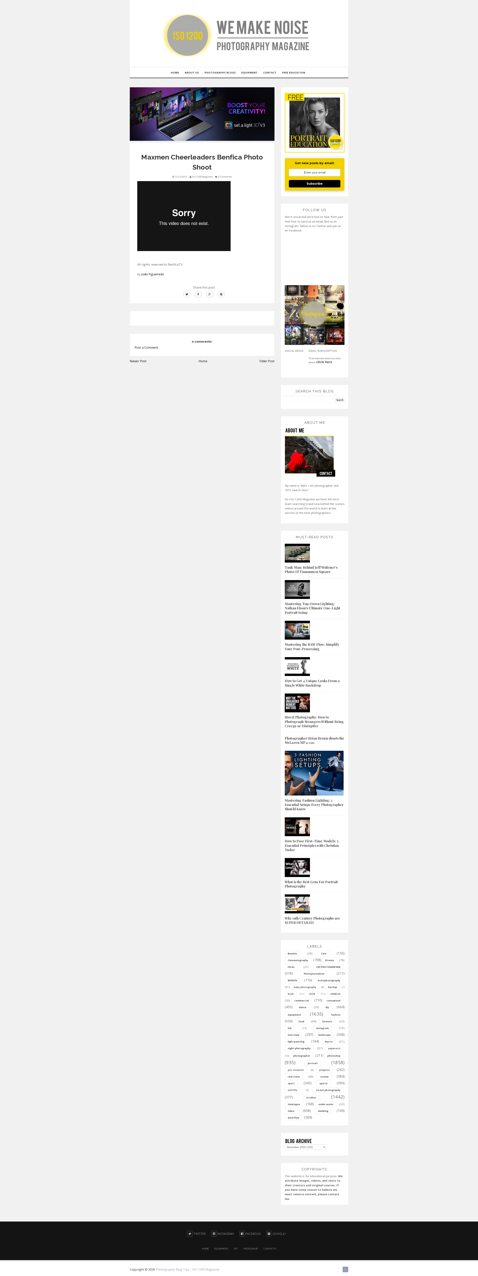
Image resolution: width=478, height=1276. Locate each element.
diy (327, 1007)
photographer (301, 1055)
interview (293, 1035)
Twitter (199, 1234)
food (301, 1021)
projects (324, 1070)
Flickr (291, 967)
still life (292, 1090)
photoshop (333, 1055)
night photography (299, 1048)
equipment (294, 1014)
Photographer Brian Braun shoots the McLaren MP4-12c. (314, 740)
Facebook (253, 1234)
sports (323, 1083)
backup (332, 987)
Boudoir (292, 953)
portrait (313, 1063)
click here (324, 362)
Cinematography (298, 960)
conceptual (333, 1000)
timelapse (294, 1104)
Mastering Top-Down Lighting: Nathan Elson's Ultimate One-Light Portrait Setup (312, 608)
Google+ (279, 1234)
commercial (301, 1000)
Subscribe (315, 183)
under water (325, 1104)
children (335, 993)
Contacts (269, 1248)
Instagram (225, 1234)
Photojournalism (314, 973)
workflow (293, 1117)
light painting (296, 1041)
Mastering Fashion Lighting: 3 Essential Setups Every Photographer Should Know (314, 804)
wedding (323, 1111)
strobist (311, 1097)
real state (294, 1076)
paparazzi (334, 1048)
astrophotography (329, 980)
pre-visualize (296, 1070)
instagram (322, 1028)
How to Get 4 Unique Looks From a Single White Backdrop (312, 683)
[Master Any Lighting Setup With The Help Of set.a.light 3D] (202, 114)
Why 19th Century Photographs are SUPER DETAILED (312, 920)
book (291, 993)
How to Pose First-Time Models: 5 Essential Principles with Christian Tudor (312, 845)
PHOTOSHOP (250, 1248)
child (312, 993)
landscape (324, 1035)
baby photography (305, 987)
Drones (329, 960)
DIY (236, 1248)
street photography (328, 1090)
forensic (327, 1021)
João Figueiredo (152, 274)
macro (329, 1041)
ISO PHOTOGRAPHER (328, 967)
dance (302, 1007)
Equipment (221, 1248)
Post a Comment (146, 347)
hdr (290, 1028)
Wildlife (292, 980)
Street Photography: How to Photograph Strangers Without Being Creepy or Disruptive (314, 721)
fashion (335, 1014)
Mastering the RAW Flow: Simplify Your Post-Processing (312, 646)
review (324, 1076)
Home (203, 361)
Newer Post (138, 361)
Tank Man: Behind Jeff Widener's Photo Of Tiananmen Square (311, 569)
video (291, 1111)
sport (291, 1083)
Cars (324, 953)
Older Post (266, 361)
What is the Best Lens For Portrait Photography (311, 884)
